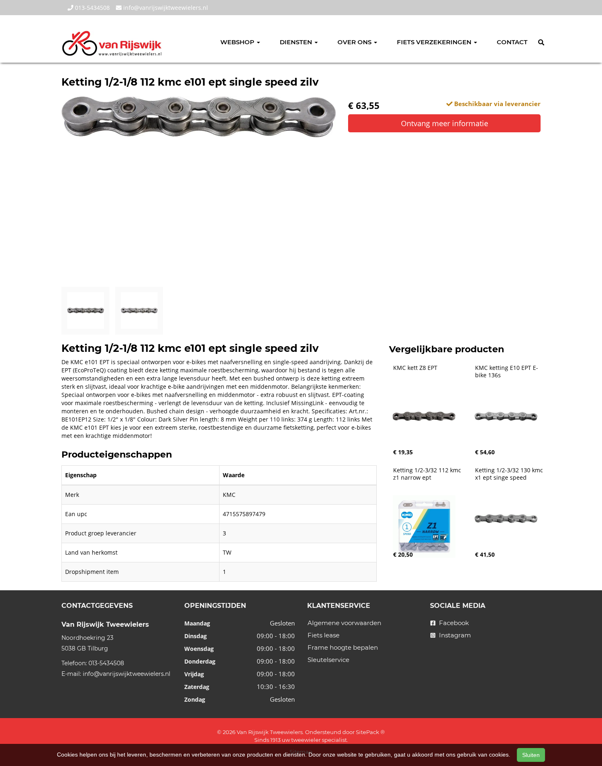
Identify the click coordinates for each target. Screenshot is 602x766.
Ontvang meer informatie (444, 123)
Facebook (453, 623)
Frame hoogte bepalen (343, 647)
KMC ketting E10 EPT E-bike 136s (506, 371)
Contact (512, 42)
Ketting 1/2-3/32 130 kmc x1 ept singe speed (510, 474)
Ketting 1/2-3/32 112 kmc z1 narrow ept (428, 474)
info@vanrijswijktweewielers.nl (165, 7)
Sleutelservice (328, 660)
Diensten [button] (297, 42)
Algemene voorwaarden (344, 623)
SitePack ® (370, 732)
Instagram (454, 635)
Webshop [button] (238, 42)
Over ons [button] (355, 42)
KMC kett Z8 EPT (415, 368)
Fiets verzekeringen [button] (435, 42)
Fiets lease (323, 635)
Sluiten (531, 755)
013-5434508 (91, 7)
